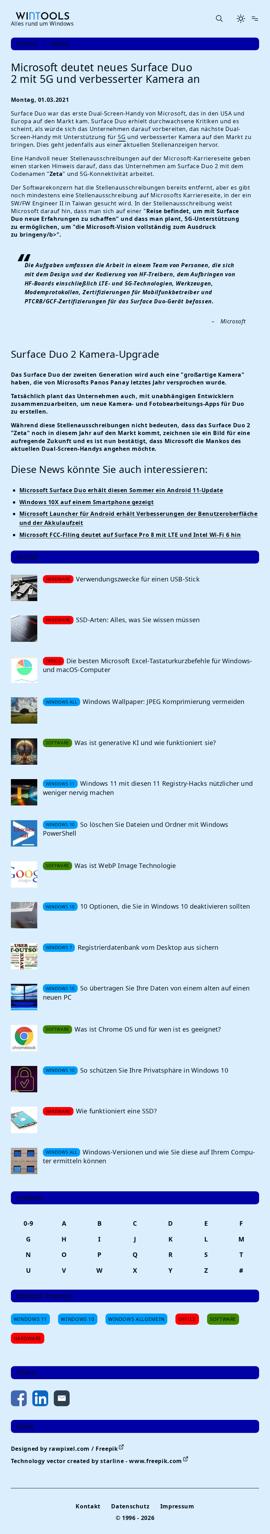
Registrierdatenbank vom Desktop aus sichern (148, 947)
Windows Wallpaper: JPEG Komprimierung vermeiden (163, 701)
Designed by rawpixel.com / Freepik (64, 1449)
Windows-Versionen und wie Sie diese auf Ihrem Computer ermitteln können (149, 1156)
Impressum (177, 1506)
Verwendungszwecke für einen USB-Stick (138, 579)
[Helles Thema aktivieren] (241, 18)
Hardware (27, 1338)
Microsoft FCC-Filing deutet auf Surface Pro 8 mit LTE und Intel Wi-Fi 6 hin (130, 535)
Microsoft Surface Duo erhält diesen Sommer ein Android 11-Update (121, 490)
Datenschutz (130, 1506)
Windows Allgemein (136, 1319)
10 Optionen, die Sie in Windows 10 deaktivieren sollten (165, 906)
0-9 (28, 1223)
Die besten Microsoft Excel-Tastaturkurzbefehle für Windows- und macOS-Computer (147, 665)
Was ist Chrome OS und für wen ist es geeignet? (148, 1029)
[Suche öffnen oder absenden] (219, 19)
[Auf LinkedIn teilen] (40, 1399)
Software (223, 1319)
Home (27, 44)
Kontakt (88, 1506)
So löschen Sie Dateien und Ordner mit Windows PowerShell (136, 828)
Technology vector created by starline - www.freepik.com (96, 1461)
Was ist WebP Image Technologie (125, 865)
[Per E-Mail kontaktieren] (62, 1399)
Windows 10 (77, 1319)
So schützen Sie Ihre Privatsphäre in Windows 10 (154, 1070)
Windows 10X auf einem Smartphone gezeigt (86, 502)
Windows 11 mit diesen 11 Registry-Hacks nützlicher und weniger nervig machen (148, 787)
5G (122, 137)
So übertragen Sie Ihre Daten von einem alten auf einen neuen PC (146, 992)
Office (187, 1319)
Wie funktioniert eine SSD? (116, 1111)
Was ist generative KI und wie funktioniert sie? (145, 742)
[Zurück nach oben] (253, 1517)
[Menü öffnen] (255, 18)
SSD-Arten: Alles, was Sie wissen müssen (138, 619)
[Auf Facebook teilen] (19, 1399)
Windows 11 (30, 1319)
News (60, 44)
